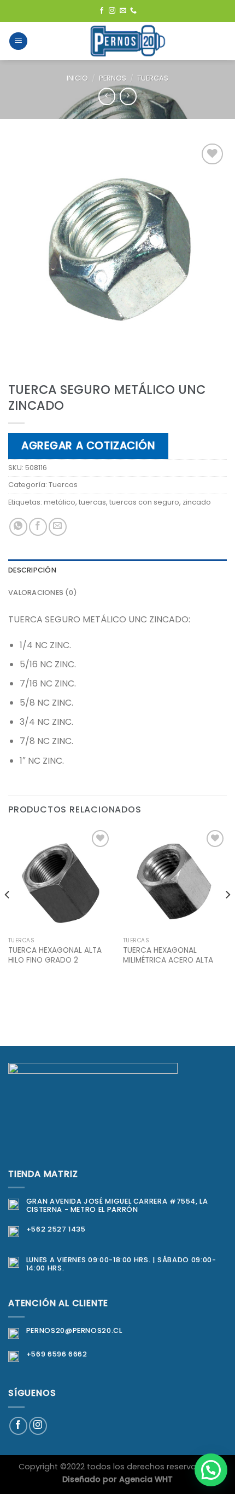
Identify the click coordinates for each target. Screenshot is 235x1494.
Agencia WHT (146, 1479)
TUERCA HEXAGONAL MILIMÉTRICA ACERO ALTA (168, 955)
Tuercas (152, 78)
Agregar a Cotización (88, 445)
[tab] (117, 570)
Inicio (77, 78)
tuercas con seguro (144, 502)
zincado (197, 502)
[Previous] (7, 916)
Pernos (112, 78)
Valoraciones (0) (42, 592)
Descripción (32, 570)
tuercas (92, 502)
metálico (59, 502)
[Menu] (18, 41)
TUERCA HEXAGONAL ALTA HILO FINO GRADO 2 (55, 955)
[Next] (227, 916)
